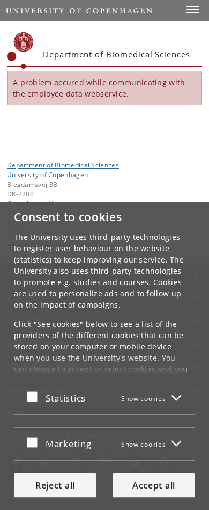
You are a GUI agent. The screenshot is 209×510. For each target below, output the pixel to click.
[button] (193, 10)
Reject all (55, 485)
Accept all (153, 485)
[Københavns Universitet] (20, 50)
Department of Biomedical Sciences (63, 165)
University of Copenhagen (47, 174)
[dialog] (104, 356)
